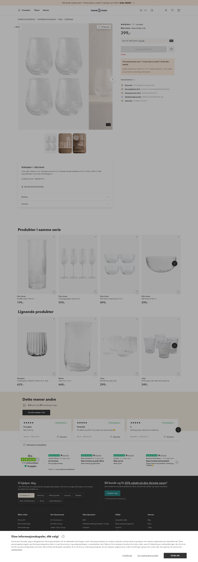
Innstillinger (127, 555)
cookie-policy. (16, 550)
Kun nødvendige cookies (148, 555)
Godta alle (175, 555)
